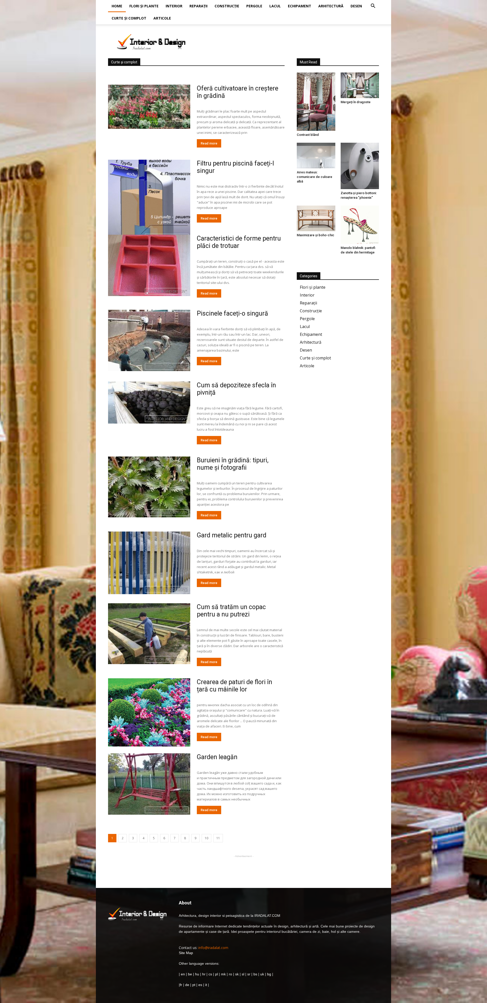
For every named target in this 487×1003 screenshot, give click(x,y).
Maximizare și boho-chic (315, 235)
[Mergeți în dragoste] (360, 85)
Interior (174, 6)
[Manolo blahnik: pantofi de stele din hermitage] (360, 225)
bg (269, 974)
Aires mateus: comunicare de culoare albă (314, 176)
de (187, 985)
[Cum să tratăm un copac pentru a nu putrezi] (149, 633)
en (182, 974)
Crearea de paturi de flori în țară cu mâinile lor (234, 685)
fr (181, 985)
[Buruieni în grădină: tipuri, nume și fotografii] (149, 487)
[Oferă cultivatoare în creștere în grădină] (149, 107)
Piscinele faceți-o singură (232, 313)
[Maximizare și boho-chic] (316, 218)
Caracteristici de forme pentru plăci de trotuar (239, 242)
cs (210, 974)
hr (203, 974)
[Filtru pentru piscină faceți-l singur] (149, 201)
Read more (209, 143)
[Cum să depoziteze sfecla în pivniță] (149, 402)
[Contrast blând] (316, 101)
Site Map (186, 953)
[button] (373, 6)
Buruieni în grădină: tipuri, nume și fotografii (232, 464)
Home (117, 6)
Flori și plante (144, 6)
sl (243, 974)
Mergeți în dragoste (356, 102)
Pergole (254, 6)
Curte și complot (129, 18)
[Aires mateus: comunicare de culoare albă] (316, 155)
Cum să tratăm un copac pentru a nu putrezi (231, 610)
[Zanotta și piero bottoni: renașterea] (360, 166)
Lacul (275, 6)
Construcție (227, 6)
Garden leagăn (217, 757)
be (190, 974)
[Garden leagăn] (149, 784)
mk (223, 974)
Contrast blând (308, 135)
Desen (356, 6)
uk (262, 974)
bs (255, 974)
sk (237, 974)
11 (218, 838)
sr (248, 974)
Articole (162, 18)
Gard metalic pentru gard (231, 535)
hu (197, 974)
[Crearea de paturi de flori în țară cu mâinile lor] (149, 712)
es (200, 985)
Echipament (299, 6)
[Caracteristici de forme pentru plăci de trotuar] (149, 265)
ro (230, 974)
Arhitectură (330, 6)
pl (216, 974)
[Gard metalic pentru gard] (149, 563)
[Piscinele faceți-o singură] (149, 340)
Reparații (198, 6)
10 (206, 838)
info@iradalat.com (213, 947)
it (206, 985)
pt (193, 985)
